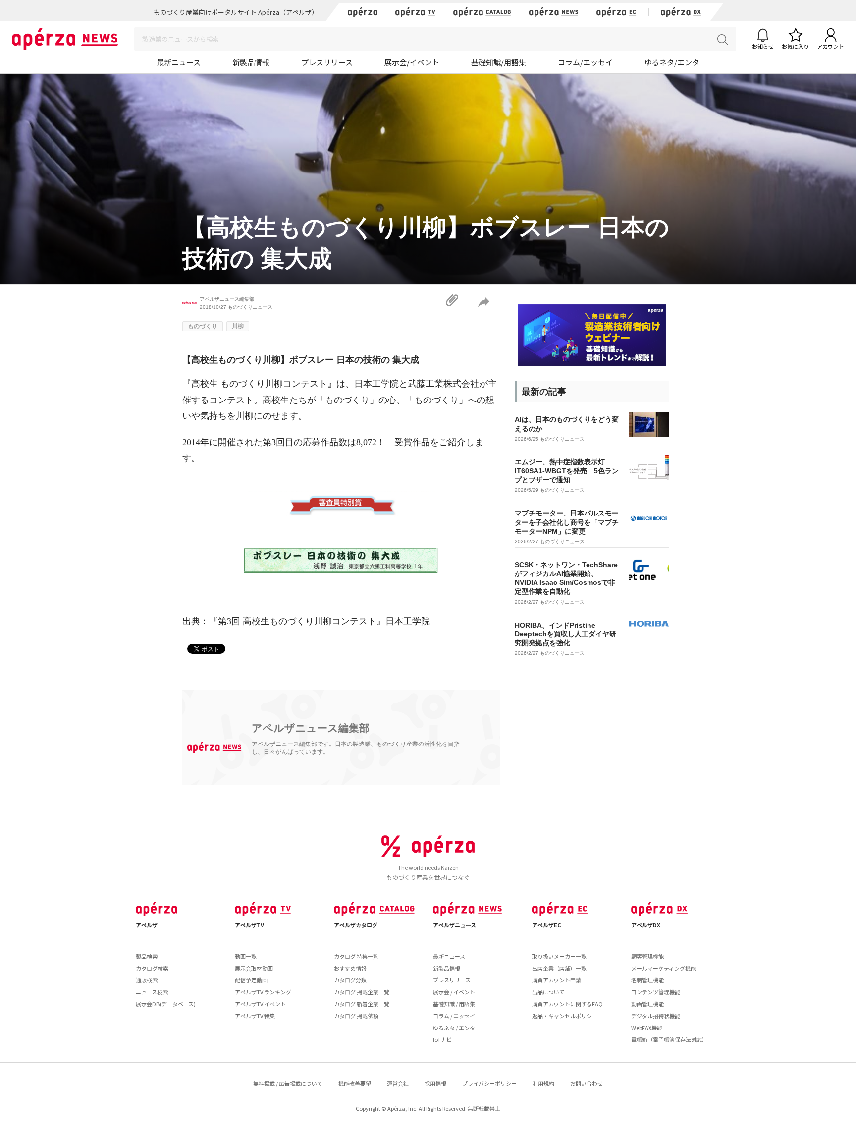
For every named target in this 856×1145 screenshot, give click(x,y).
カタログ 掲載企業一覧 (361, 992)
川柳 (238, 326)
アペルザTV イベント (260, 1004)
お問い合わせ (586, 1083)
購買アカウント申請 (556, 980)
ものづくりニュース (250, 307)
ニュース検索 (152, 992)
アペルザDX (645, 925)
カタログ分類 (350, 980)
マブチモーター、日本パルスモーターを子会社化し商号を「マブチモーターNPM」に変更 (567, 522)
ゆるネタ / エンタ (454, 1027)
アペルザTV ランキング (263, 992)
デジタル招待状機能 (655, 1016)
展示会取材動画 (254, 968)
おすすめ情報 (350, 968)
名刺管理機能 (647, 980)
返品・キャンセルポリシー (564, 1016)
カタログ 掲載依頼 (356, 1016)
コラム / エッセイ (454, 1016)
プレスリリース (327, 62)
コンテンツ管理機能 (655, 992)
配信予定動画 (251, 980)
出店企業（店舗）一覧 (559, 968)
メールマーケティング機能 (663, 968)
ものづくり (202, 326)
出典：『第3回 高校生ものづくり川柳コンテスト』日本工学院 (306, 621)
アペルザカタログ (355, 925)
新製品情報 (250, 62)
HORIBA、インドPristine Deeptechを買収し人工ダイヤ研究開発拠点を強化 (565, 634)
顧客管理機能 (647, 956)
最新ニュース (179, 62)
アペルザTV (249, 925)
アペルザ (147, 925)
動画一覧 (246, 956)
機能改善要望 (354, 1083)
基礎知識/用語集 (498, 62)
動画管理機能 (647, 1004)
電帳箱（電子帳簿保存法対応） (669, 1039)
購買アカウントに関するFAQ (567, 1004)
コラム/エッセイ (585, 62)
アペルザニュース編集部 (227, 299)
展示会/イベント (411, 62)
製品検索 (147, 956)
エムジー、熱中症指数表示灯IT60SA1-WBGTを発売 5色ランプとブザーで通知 (567, 471)
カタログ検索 (152, 968)
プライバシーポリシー (489, 1083)
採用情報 (435, 1083)
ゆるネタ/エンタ (671, 62)
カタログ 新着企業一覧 (361, 1004)
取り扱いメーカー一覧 (559, 956)
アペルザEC (546, 925)
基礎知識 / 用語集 (454, 1004)
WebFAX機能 (646, 1027)
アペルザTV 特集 (255, 1016)
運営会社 (398, 1083)
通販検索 (147, 980)
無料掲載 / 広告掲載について (287, 1083)
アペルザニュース (454, 925)
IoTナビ (442, 1039)
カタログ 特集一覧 (356, 956)
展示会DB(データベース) (166, 1004)
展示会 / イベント (454, 992)
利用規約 (543, 1083)
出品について (548, 992)
